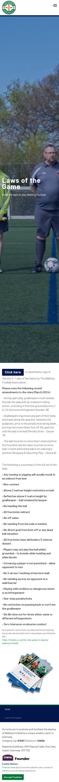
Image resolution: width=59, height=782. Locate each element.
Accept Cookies (13, 777)
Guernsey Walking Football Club (9, 7)
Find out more (8, 767)
